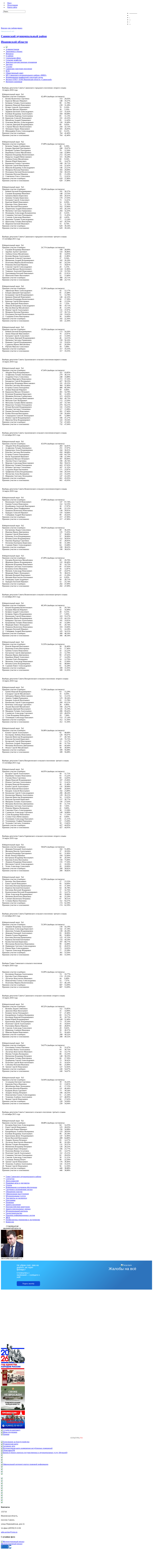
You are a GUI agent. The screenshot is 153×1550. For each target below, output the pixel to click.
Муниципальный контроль (17, 1211)
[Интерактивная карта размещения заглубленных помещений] (26, 1448)
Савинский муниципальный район (24, 36)
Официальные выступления (17, 1194)
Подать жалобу (28, 1284)
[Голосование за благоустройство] (15, 1442)
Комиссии (10, 1222)
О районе (9, 56)
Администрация (12, 49)
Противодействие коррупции (18, 1207)
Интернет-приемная (14, 82)
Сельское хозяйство (14, 60)
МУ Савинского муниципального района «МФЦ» (26, 75)
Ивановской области (14, 41)
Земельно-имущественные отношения (21, 62)
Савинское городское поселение (19, 69)
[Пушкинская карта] (9, 1444)
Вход (9, 3)
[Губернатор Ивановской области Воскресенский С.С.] (12, 1259)
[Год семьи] (13, 1369)
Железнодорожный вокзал (11, 1544)
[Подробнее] (2, 1462)
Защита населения (13, 1205)
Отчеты (9, 1185)
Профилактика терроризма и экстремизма (23, 1220)
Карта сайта (12, 7)
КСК (8, 71)
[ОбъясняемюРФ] (8, 1450)
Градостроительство (14, 1213)
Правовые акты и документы (18, 1183)
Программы (10, 1200)
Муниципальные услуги (16, 1196)
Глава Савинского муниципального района (23, 1177)
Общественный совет (14, 73)
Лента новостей (12, 1181)
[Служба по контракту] (13, 1428)
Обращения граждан (14, 1192)
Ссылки (9, 67)
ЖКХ (8, 1217)
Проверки (10, 1202)
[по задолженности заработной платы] (2, 1471)
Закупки (9, 64)
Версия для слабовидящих (11, 28)
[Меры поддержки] (9, 1432)
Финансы (10, 54)
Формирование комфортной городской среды (24, 77)
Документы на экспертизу (16, 1198)
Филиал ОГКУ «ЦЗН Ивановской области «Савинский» (29, 79)
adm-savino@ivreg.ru (9, 1532)
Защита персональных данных (18, 1209)
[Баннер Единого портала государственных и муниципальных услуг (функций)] (34, 1453)
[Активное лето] (8, 1446)
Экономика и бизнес (14, 51)
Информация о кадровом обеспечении (21, 1187)
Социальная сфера (13, 58)
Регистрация (12, 5)
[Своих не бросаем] (13, 1409)
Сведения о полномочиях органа (19, 1189)
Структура (10, 1179)
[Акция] (13, 1385)
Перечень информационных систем (20, 1215)
